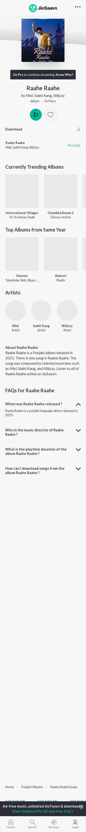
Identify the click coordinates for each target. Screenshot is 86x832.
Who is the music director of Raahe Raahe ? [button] (34, 432)
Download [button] (13, 129)
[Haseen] (22, 254)
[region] (43, 786)
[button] (50, 115)
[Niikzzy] (67, 310)
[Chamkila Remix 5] (60, 191)
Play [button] (36, 115)
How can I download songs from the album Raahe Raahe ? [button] (34, 470)
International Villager (22, 213)
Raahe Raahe (15, 143)
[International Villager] (22, 191)
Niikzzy (59, 95)
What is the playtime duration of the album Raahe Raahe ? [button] (36, 451)
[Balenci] (60, 254)
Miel (29, 95)
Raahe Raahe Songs (63, 787)
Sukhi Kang (43, 95)
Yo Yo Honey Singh (22, 217)
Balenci (60, 276)
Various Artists (60, 217)
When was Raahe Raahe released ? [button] (33, 404)
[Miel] (15, 310)
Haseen (22, 276)
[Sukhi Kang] (41, 310)
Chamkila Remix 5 (61, 213)
